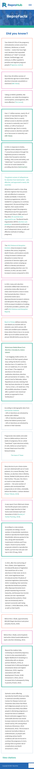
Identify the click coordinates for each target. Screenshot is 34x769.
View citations (9, 757)
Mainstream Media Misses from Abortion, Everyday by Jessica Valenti (15, 349)
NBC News (15, 83)
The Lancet (19, 102)
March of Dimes (10, 322)
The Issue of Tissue (17, 455)
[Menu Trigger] (30, 5)
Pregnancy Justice (16, 65)
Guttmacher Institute (12, 410)
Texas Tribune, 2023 (11, 494)
